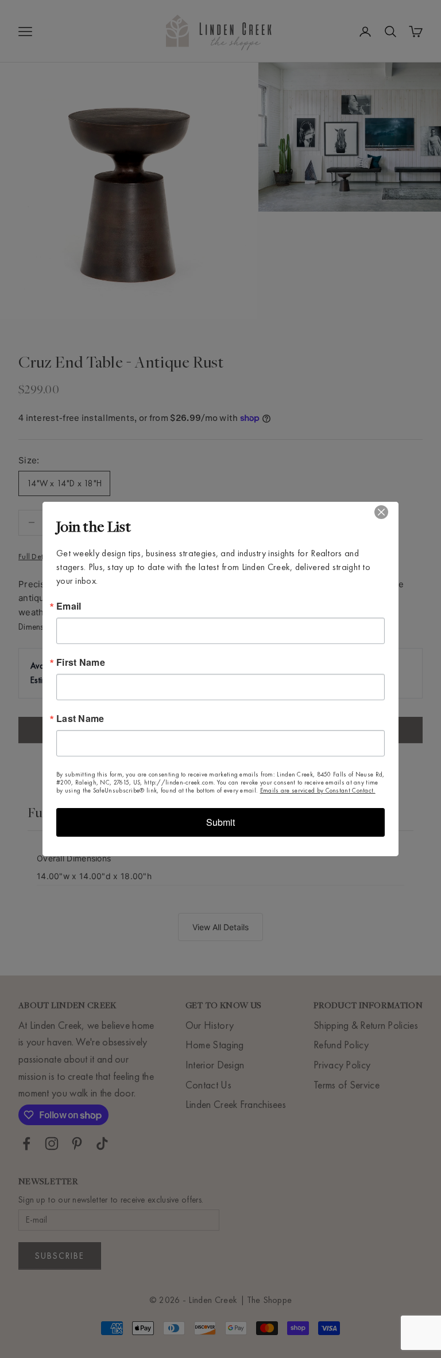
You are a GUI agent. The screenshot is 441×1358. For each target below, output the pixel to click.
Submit (220, 822)
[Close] (388, 512)
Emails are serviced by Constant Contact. (318, 790)
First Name (80, 662)
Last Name (80, 718)
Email (69, 606)
